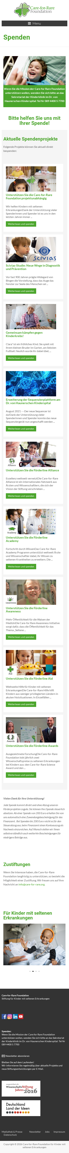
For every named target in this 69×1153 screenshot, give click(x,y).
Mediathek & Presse (12, 1131)
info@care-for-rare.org (32, 884)
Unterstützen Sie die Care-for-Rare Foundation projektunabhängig (29, 196)
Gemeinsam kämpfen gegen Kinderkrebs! (24, 334)
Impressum (59, 1131)
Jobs (47, 1131)
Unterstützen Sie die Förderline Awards (32, 746)
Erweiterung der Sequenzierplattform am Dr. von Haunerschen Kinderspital (33, 401)
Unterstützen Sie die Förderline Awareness (27, 609)
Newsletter (35, 1131)
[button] (7, 946)
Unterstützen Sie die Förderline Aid (29, 678)
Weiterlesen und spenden (21, 223)
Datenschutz (10, 1134)
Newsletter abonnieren (17, 1055)
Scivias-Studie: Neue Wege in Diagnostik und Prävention (33, 267)
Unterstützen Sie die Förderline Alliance (32, 470)
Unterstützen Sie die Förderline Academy (27, 539)
